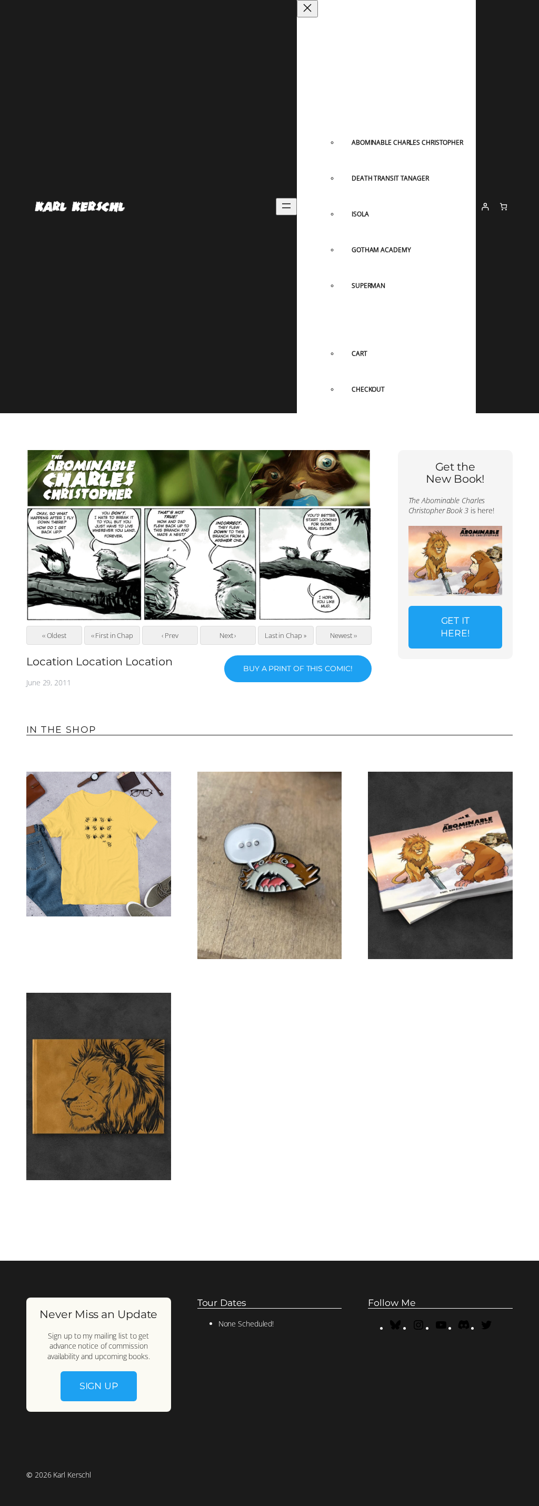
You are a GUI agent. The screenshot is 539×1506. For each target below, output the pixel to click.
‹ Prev (170, 635)
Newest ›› (343, 635)
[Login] (485, 206)
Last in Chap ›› (286, 635)
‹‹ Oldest (54, 635)
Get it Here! (455, 627)
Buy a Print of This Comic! (297, 668)
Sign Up (98, 1385)
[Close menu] (307, 8)
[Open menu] (286, 206)
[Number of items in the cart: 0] (503, 206)
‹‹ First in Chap (112, 635)
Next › (227, 635)
